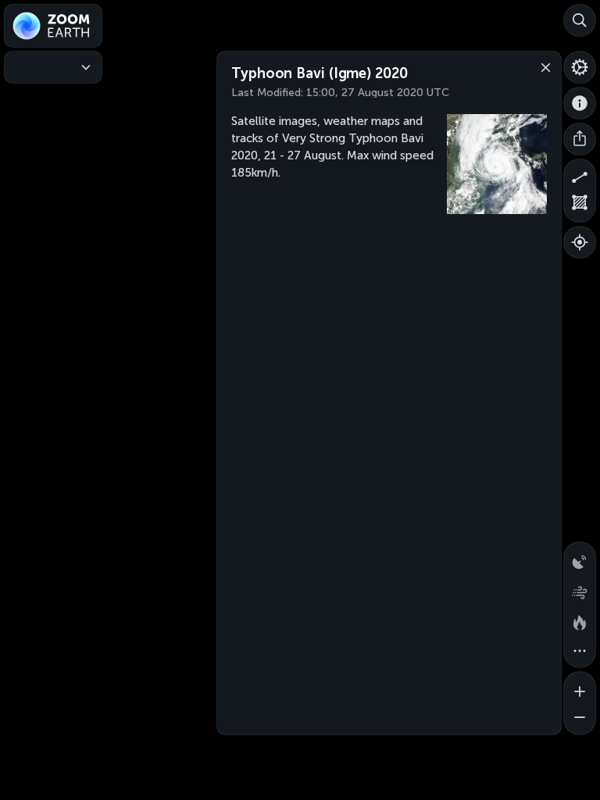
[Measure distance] (579, 175)
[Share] (579, 139)
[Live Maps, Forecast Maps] (53, 67)
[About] (579, 103)
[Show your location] (579, 242)
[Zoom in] (579, 687)
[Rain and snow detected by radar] (579, 557)
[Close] (542, 66)
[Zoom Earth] (53, 26)
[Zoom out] (579, 718)
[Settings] (579, 67)
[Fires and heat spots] (579, 620)
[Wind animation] (579, 589)
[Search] (579, 20)
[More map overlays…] (579, 651)
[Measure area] (579, 206)
